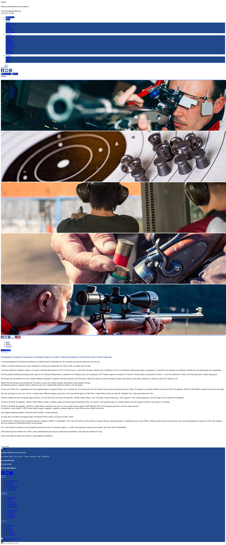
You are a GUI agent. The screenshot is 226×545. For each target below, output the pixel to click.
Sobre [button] (8, 21)
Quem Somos (11, 24)
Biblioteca (9, 51)
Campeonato (10, 45)
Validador (9, 53)
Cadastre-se (10, 17)
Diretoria (9, 28)
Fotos (8, 60)
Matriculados (10, 47)
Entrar (8, 19)
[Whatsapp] (6, 67)
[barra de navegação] (19, 74)
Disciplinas (10, 36)
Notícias (9, 57)
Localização (10, 30)
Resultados (10, 43)
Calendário (10, 41)
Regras (8, 38)
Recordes (9, 49)
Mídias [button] (8, 55)
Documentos (10, 32)
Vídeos (8, 62)
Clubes (8, 26)
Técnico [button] (9, 34)
